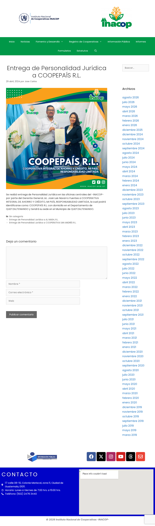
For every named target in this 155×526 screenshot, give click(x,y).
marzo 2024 (130, 176)
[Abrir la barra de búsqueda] (95, 50)
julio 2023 (128, 213)
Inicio (12, 41)
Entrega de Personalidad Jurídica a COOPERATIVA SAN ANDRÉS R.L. (42, 222)
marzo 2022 (130, 287)
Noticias (25, 41)
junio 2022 (128, 273)
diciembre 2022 (132, 245)
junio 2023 (129, 217)
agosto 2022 (130, 264)
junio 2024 (129, 162)
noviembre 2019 (132, 412)
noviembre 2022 (132, 250)
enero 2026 (129, 125)
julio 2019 (128, 425)
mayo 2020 (129, 384)
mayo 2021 (129, 328)
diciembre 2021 (132, 301)
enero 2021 (129, 347)
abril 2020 (128, 389)
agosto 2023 (130, 208)
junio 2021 (128, 324)
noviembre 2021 (132, 305)
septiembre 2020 (133, 365)
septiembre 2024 (133, 148)
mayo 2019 (129, 430)
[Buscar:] (135, 68)
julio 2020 (128, 375)
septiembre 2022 (133, 259)
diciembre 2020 (132, 352)
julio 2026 (128, 102)
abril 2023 (128, 227)
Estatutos (82, 50)
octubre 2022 (131, 254)
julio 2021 (128, 319)
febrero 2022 (130, 291)
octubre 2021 (130, 310)
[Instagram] (110, 456)
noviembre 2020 (132, 356)
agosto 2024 (130, 153)
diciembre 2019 (132, 407)
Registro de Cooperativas (83, 41)
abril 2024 (128, 171)
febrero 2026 (130, 120)
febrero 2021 (130, 342)
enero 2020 (129, 402)
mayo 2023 (129, 222)
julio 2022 (128, 268)
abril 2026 (128, 111)
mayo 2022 (129, 278)
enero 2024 (129, 185)
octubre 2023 (131, 199)
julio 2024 (128, 157)
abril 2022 (128, 282)
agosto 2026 (130, 97)
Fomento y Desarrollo (48, 41)
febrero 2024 (130, 180)
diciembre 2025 (132, 130)
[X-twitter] (101, 456)
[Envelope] (140, 456)
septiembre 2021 (132, 315)
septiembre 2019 (133, 421)
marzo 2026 (130, 116)
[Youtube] (120, 456)
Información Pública (119, 41)
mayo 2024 (129, 167)
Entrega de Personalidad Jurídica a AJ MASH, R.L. (33, 219)
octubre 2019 (130, 416)
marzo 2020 (130, 393)
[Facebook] (91, 456)
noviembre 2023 (132, 194)
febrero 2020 (130, 398)
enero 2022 (129, 296)
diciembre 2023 (132, 190)
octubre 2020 (131, 361)
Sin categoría (16, 216)
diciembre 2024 (132, 134)
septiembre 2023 (133, 204)
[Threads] (130, 456)
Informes (141, 41)
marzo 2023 (130, 231)
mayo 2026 (129, 107)
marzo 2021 (129, 338)
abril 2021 (128, 333)
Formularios (64, 50)
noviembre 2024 (133, 139)
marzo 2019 (129, 435)
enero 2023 (129, 241)
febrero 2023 (130, 236)
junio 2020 (129, 379)
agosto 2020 (130, 370)
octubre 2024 (131, 143)
